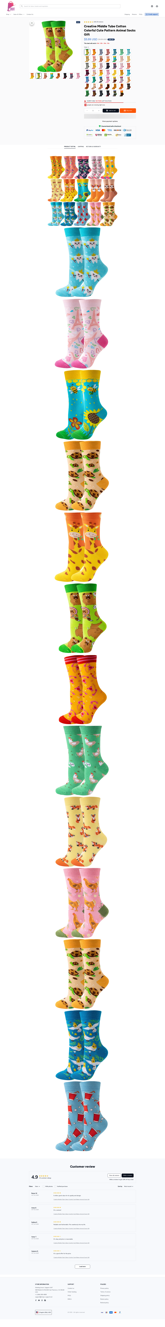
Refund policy (104, 1303)
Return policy (104, 1299)
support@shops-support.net (43, 1297)
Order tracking (72, 1292)
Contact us (71, 1288)
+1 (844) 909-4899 (41, 1294)
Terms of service (105, 1292)
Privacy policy (104, 1288)
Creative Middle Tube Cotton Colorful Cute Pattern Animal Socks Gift (71, 1199)
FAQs (69, 1295)
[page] (153, 14)
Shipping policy (105, 1295)
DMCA (70, 1299)
